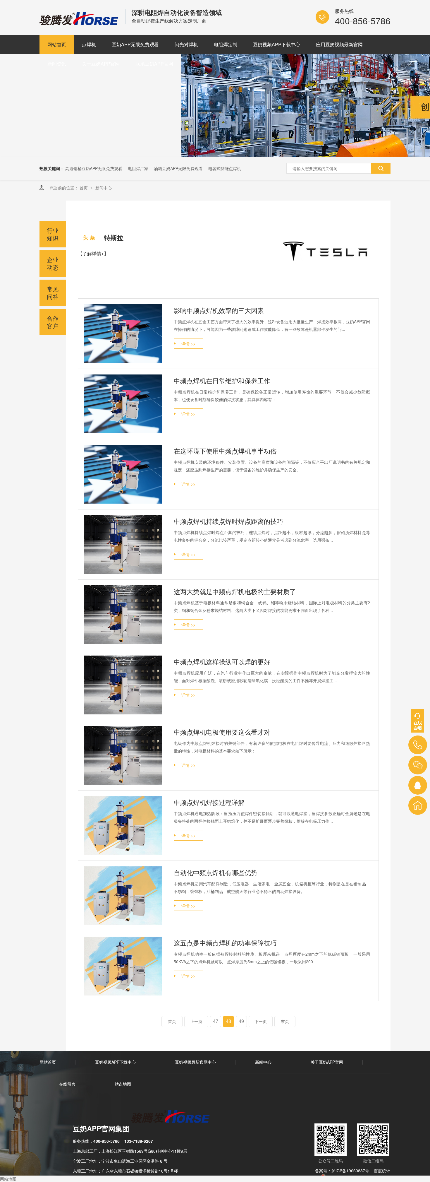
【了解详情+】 (93, 253)
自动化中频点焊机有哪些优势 (215, 872)
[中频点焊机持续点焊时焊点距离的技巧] (123, 544)
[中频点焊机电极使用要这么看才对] (123, 755)
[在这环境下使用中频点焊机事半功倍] (123, 474)
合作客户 (53, 322)
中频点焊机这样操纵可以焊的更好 (222, 661)
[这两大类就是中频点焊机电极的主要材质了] (123, 614)
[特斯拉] (326, 251)
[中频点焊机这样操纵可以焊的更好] (123, 685)
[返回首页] (417, 805)
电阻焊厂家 (138, 168)
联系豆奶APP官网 (154, 63)
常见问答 (53, 293)
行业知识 (53, 234)
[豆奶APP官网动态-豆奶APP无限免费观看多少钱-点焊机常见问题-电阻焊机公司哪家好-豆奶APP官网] (79, 23)
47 (215, 1021)
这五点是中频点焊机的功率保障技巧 (225, 942)
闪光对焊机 (186, 44)
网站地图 (8, 1179)
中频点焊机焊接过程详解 (209, 802)
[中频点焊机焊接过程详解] (123, 825)
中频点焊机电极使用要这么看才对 (222, 731)
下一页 (260, 1021)
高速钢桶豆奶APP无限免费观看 (93, 168)
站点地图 (123, 1084)
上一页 (196, 1021)
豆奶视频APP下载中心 (276, 44)
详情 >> (188, 343)
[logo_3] (174, 1117)
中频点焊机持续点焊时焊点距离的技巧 (228, 521)
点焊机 (89, 44)
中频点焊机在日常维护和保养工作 (222, 380)
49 (241, 1021)
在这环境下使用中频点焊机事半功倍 (225, 450)
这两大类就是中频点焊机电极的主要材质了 (235, 591)
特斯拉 (113, 237)
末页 (285, 1021)
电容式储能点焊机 (224, 168)
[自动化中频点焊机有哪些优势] (123, 895)
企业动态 (53, 263)
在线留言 (67, 1084)
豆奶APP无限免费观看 (135, 44)
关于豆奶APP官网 (101, 63)
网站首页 (56, 44)
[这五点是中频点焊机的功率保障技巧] (123, 966)
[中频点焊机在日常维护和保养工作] (123, 403)
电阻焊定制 (225, 44)
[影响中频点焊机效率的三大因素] (123, 333)
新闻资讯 (56, 63)
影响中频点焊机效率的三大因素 (219, 310)
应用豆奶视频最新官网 (339, 44)
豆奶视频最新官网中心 (195, 1062)
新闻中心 (103, 188)
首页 (84, 188)
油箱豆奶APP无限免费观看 (178, 168)
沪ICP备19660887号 (350, 1171)
